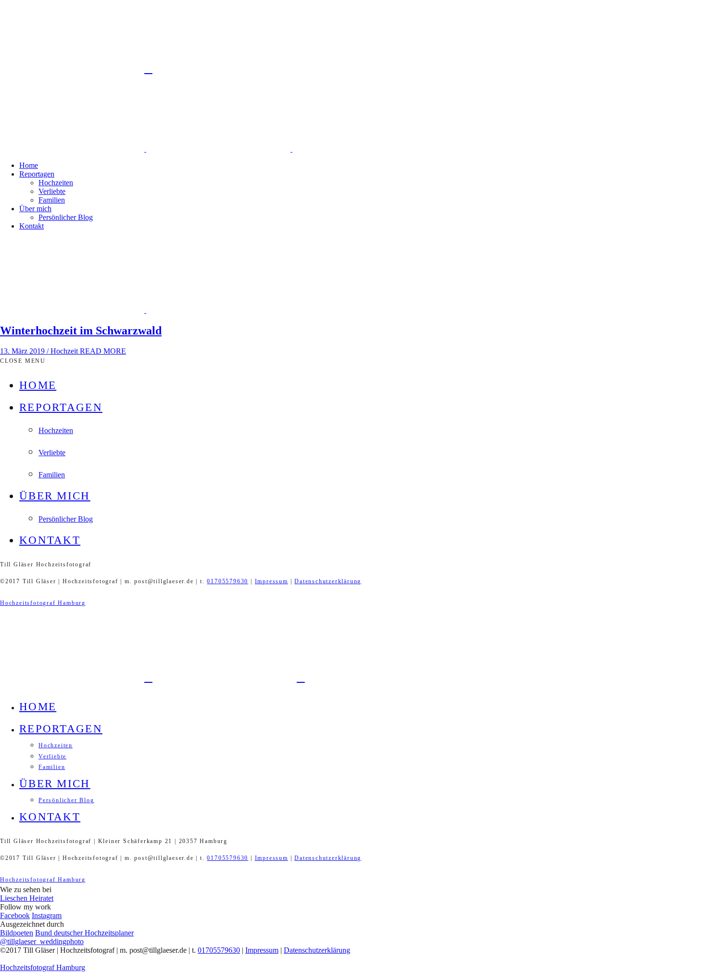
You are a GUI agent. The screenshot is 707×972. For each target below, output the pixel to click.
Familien (51, 200)
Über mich (35, 209)
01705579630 (227, 581)
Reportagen (36, 174)
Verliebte (51, 191)
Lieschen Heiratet (26, 898)
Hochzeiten (55, 183)
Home (28, 165)
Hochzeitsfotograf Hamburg (43, 603)
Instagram (47, 915)
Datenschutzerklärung (327, 581)
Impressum (271, 581)
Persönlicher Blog (65, 217)
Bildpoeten (16, 933)
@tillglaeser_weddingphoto (42, 941)
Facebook (15, 915)
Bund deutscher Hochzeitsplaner (84, 933)
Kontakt (31, 226)
